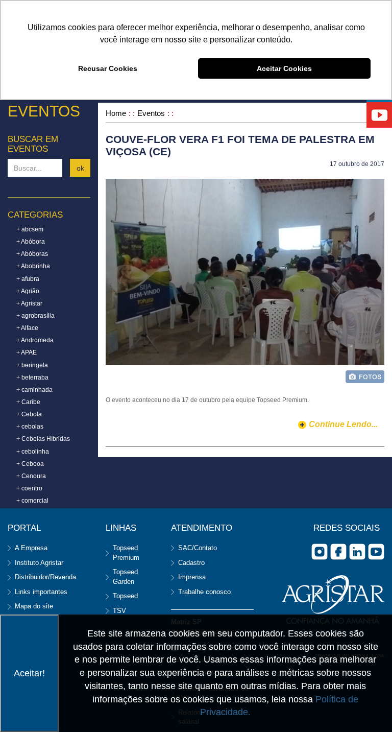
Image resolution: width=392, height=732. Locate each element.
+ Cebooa (30, 463)
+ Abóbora (30, 241)
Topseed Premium (126, 552)
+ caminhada (34, 389)
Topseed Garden (125, 576)
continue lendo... (343, 424)
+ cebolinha (32, 451)
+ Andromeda (35, 340)
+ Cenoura (31, 476)
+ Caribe (28, 402)
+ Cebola (29, 414)
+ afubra (27, 278)
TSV (119, 611)
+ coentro (29, 488)
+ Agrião (27, 291)
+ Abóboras (32, 253)
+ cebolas (29, 426)
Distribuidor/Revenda (45, 577)
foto (365, 376)
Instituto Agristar (39, 562)
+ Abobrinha (33, 266)
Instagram (319, 552)
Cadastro (191, 562)
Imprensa (192, 577)
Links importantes (41, 592)
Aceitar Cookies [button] (284, 68)
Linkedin (357, 552)
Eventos (151, 113)
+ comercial (32, 500)
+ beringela (32, 365)
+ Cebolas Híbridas (43, 438)
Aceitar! (29, 673)
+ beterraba (32, 377)
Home (116, 113)
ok (80, 168)
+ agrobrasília (35, 315)
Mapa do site (34, 606)
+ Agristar (29, 303)
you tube (376, 552)
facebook (338, 552)
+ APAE (26, 352)
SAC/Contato (197, 548)
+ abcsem (29, 229)
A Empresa (31, 548)
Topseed (125, 596)
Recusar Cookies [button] (107, 68)
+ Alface (27, 328)
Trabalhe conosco (204, 592)
